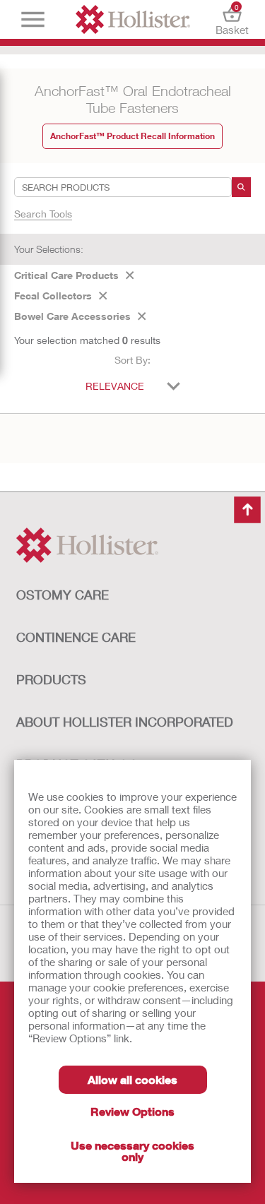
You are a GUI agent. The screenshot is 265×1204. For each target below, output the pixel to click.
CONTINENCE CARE (76, 637)
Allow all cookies (132, 1079)
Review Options (132, 1111)
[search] (241, 187)
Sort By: (132, 360)
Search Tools (43, 214)
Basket (232, 19)
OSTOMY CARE (62, 594)
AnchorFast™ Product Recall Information (132, 136)
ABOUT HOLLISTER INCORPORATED (124, 721)
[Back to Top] (247, 509)
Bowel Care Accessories (72, 316)
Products (51, 679)
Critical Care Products (66, 275)
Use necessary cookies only (132, 1150)
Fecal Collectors (53, 296)
